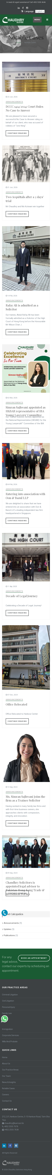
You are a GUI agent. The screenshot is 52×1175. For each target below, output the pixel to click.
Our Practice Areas (10, 1070)
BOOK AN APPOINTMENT (34, 958)
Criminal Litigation (10, 995)
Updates (7, 929)
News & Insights (9, 1082)
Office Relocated (16, 704)
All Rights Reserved (9, 1153)
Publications (9, 935)
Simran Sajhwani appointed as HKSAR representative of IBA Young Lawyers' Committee (25, 411)
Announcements (14, 102)
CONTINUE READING (17, 133)
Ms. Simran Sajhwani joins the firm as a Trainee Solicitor (25, 798)
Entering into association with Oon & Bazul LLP (25, 496)
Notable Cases (8, 1088)
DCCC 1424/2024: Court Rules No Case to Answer (24, 108)
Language (28, 11)
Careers (5, 1094)
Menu (37, 20)
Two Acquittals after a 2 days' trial (25, 199)
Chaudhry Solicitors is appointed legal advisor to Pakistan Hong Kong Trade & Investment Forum (25, 888)
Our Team (6, 1076)
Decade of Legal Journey (22, 596)
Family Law (7, 1013)
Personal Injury (8, 1007)
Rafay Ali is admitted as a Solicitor (22, 307)
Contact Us (7, 1101)
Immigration (7, 1029)
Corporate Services (10, 1035)
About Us (6, 1063)
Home (18, 42)
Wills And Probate (9, 1041)
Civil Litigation (8, 1001)
